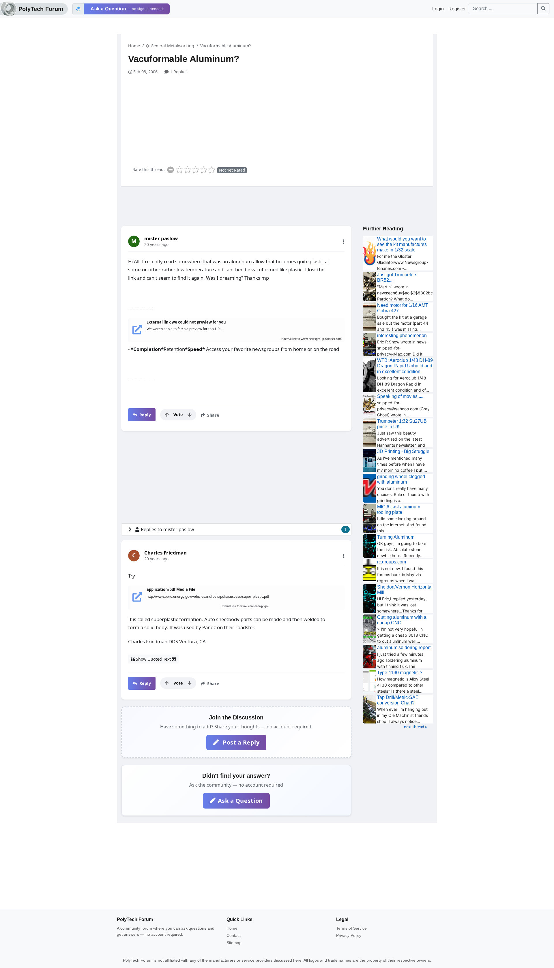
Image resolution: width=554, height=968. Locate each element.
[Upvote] (166, 414)
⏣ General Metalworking (170, 45)
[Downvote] (189, 414)
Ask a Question (240, 801)
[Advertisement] (280, 118)
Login (438, 8)
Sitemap (234, 942)
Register (457, 8)
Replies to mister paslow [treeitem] (244, 529)
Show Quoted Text (153, 659)
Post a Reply (240, 742)
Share (212, 415)
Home (134, 45)
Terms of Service (351, 928)
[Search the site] (543, 8)
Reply (144, 415)
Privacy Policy (348, 935)
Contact (234, 935)
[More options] (344, 241)
